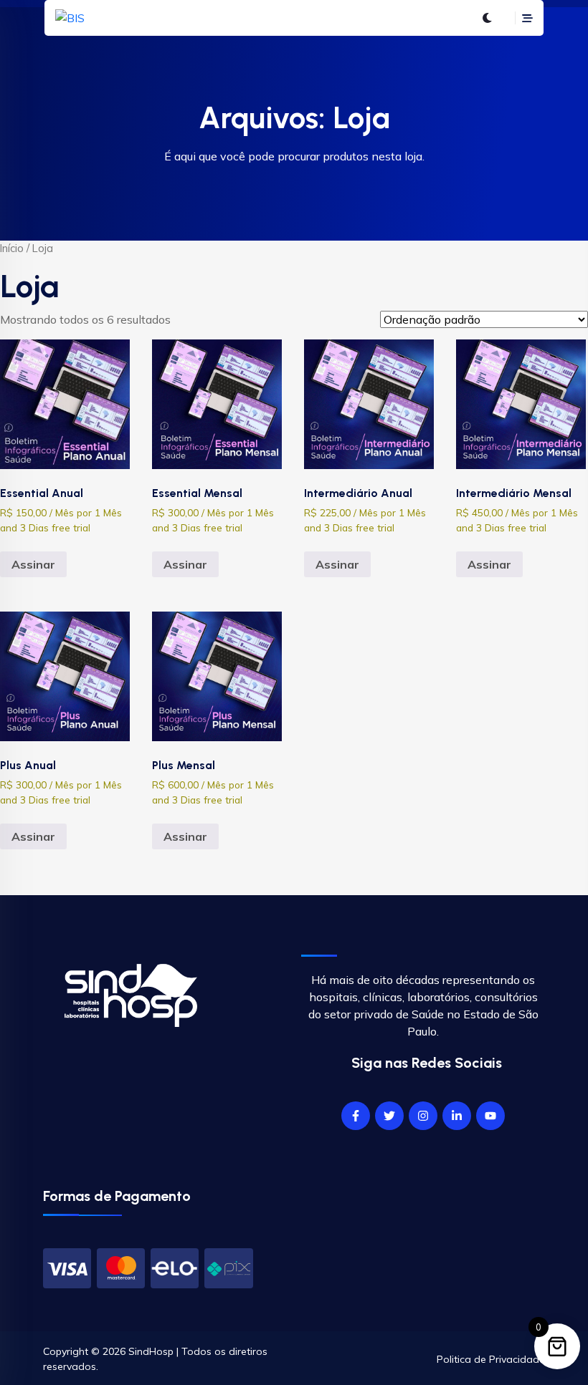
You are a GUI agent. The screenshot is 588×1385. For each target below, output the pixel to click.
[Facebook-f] (355, 1115)
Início (12, 248)
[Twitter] (389, 1115)
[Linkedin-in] (456, 1115)
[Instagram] (423, 1115)
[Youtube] (490, 1115)
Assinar (33, 564)
